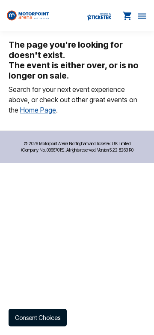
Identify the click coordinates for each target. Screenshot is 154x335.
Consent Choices (37, 317)
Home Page (38, 110)
